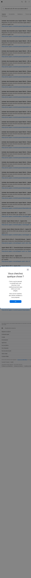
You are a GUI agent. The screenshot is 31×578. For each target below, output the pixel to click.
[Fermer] (27, 269)
